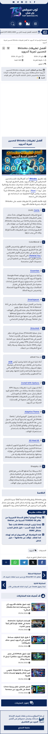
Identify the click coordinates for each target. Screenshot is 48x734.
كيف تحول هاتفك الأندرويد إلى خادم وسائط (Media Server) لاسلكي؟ (18, 607)
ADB (10, 362)
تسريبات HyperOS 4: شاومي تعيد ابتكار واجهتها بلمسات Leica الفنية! (17, 673)
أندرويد (32, 40)
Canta (36, 210)
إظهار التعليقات (22, 703)
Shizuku (33, 178)
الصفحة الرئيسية (41, 40)
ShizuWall (34, 328)
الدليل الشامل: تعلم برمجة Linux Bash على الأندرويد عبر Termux (17, 688)
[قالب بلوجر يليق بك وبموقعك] (41, 719)
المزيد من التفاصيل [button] (29, 722)
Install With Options (30, 383)
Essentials (34, 270)
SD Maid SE (34, 440)
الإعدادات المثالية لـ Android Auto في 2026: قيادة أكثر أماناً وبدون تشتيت (18, 623)
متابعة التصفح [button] (24, 728)
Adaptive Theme (32, 411)
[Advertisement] (24, 111)
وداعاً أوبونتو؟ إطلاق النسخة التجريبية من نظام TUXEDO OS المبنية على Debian (23, 519)
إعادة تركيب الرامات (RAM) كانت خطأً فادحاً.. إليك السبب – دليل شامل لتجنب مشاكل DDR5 (24, 527)
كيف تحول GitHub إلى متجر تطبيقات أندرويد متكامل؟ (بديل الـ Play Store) (16, 656)
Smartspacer (33, 299)
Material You (34, 255)
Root (33, 190)
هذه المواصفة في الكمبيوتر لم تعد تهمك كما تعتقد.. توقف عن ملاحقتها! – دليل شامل (23, 537)
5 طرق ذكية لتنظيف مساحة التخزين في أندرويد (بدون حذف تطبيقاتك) (17, 640)
